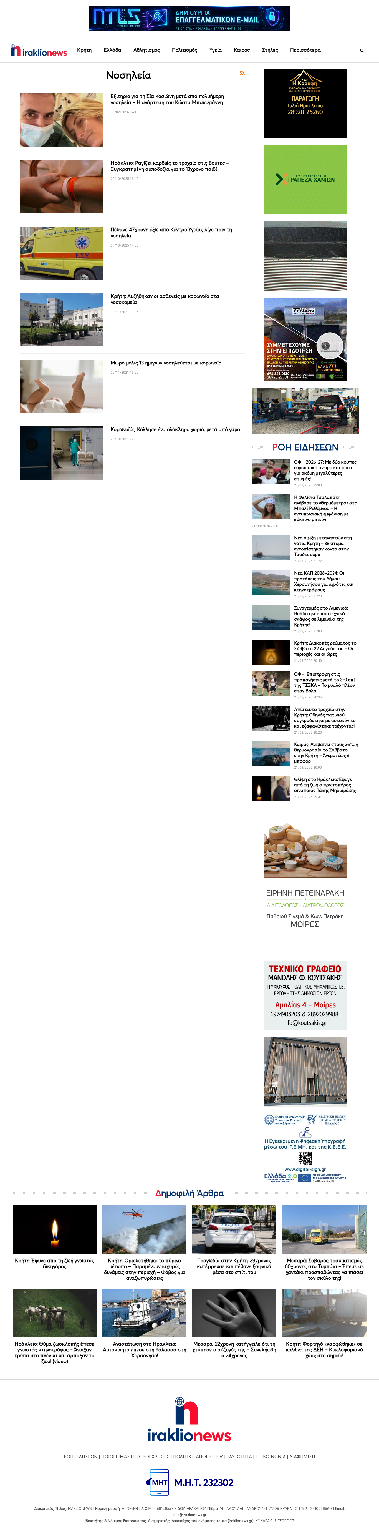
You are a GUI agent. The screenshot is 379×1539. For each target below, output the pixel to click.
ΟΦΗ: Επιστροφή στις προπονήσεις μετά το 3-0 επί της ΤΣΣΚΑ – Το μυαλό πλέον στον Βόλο (324, 682)
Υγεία (215, 50)
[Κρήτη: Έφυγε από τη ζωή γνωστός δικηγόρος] (55, 1229)
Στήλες (270, 50)
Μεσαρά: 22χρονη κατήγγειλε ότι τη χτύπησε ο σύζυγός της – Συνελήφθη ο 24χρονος (234, 1349)
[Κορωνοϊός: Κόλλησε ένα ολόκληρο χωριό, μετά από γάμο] (61, 453)
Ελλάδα (112, 50)
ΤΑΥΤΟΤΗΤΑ (239, 1456)
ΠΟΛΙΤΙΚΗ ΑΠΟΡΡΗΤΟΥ (198, 1456)
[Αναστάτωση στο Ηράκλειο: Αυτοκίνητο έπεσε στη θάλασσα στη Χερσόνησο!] (144, 1313)
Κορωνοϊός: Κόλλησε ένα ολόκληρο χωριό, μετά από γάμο (175, 429)
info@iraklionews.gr (189, 1514)
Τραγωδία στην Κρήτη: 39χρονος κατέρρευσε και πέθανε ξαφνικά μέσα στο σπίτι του (234, 1266)
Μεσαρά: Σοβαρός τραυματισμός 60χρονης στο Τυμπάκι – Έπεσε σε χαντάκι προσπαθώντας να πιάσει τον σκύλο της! (324, 1269)
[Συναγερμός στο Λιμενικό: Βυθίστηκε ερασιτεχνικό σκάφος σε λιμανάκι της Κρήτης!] (271, 617)
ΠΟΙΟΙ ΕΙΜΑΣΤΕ (118, 1456)
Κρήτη (84, 50)
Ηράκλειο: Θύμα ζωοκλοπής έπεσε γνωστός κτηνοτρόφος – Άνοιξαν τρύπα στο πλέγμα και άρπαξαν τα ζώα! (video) (54, 1352)
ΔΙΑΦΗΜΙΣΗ (302, 1456)
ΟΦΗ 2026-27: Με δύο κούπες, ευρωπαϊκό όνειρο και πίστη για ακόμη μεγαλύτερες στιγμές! (325, 470)
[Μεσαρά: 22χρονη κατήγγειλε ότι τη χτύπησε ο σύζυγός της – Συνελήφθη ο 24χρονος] (234, 1313)
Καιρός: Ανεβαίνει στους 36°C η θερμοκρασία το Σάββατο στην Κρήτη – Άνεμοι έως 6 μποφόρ (326, 752)
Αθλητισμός (146, 50)
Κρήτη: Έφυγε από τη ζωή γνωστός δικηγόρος (54, 1263)
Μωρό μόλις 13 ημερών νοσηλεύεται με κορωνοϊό (166, 363)
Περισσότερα (305, 50)
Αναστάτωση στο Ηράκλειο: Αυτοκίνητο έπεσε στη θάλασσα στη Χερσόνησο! (144, 1349)
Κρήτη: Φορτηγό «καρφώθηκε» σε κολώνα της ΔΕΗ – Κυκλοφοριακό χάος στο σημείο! (324, 1349)
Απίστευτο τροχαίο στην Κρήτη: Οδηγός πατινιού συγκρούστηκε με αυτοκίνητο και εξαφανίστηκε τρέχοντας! (325, 717)
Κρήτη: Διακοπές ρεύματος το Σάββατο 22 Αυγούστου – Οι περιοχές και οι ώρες (325, 648)
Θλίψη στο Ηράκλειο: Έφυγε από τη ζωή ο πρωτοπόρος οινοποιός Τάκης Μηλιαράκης (325, 784)
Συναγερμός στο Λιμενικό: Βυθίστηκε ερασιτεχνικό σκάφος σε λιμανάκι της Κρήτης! (321, 616)
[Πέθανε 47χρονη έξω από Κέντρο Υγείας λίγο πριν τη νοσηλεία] (61, 253)
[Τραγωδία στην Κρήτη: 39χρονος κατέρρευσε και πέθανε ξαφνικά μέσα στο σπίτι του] (234, 1229)
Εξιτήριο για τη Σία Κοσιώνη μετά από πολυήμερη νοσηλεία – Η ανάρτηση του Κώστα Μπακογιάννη (167, 99)
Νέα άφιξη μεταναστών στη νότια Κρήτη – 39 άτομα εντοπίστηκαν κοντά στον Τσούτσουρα (323, 546)
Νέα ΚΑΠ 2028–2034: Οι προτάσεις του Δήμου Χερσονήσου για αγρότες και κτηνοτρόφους (323, 581)
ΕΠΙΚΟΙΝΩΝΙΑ (271, 1456)
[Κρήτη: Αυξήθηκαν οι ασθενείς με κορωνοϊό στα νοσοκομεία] (61, 319)
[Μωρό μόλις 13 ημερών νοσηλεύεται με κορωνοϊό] (61, 386)
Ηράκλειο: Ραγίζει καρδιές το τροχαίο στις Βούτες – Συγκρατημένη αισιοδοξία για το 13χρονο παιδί (170, 166)
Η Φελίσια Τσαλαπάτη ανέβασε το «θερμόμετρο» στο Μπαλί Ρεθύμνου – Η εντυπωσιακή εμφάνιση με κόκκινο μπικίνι (325, 508)
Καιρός (242, 50)
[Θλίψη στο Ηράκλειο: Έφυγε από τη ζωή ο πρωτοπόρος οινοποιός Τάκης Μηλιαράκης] (271, 788)
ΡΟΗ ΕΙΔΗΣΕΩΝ (81, 1456)
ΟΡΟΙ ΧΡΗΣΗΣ (154, 1456)
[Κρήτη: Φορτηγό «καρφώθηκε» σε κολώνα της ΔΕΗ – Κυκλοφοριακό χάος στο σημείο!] (324, 1313)
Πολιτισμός (184, 50)
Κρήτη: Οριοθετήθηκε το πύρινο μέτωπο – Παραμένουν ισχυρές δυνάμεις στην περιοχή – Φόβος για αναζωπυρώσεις (144, 1269)
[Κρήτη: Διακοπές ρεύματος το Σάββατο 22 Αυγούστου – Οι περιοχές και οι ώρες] (271, 652)
